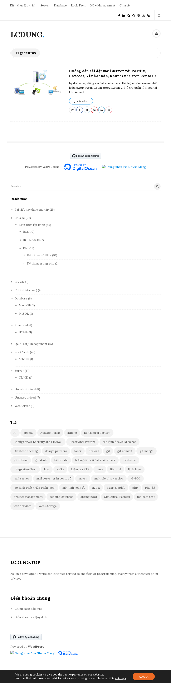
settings (120, 678)
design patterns (56, 451)
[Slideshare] (148, 15)
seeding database (61, 497)
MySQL (24, 313)
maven (82, 478)
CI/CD (19, 282)
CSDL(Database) (26, 290)
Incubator (129, 460)
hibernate (61, 460)
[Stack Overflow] (143, 15)
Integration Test (25, 469)
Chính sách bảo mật (28, 609)
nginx (96, 487)
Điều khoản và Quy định (31, 617)
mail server (21, 478)
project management (28, 497)
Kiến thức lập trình (23, 5)
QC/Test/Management (31, 344)
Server (45, 5)
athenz (72, 433)
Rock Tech (78, 5)
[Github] (133, 15)
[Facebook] (119, 15)
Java (26, 231)
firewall (94, 451)
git (108, 451)
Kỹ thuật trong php (40, 263)
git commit (124, 451)
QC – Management (102, 5)
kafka (60, 469)
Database (60, 5)
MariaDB (25, 305)
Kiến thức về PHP (39, 255)
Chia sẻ (124, 5)
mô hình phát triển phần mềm (34, 487)
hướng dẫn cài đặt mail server (95, 460)
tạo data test (146, 497)
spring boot (88, 497)
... (85, 92)
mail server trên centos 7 (53, 478)
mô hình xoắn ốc (73, 487)
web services (22, 506)
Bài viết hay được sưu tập (32, 209)
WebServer (22, 406)
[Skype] (128, 15)
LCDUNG (26, 34)
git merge (146, 451)
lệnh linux (134, 469)
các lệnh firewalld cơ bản (119, 442)
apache (28, 433)
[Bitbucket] (138, 15)
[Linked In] (123, 15)
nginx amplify (116, 487)
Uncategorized (25, 389)
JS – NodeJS (31, 240)
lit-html (115, 469)
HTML (23, 332)
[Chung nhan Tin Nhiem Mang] (124, 167)
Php (26, 248)
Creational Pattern (82, 442)
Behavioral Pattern (97, 433)
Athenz (24, 359)
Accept (143, 676)
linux (100, 469)
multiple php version (108, 478)
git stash (41, 460)
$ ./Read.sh (81, 101)
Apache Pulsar (50, 433)
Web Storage (48, 506)
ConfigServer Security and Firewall (38, 442)
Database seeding (26, 451)
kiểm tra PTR (80, 469)
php (135, 487)
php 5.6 (150, 487)
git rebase (21, 460)
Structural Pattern (117, 497)
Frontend (21, 325)
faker (78, 451)
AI (15, 433)
